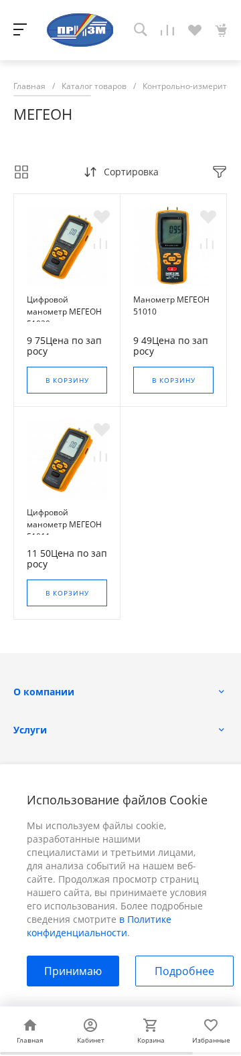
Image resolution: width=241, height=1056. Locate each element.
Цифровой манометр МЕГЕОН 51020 (64, 311)
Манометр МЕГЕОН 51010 (171, 305)
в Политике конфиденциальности (99, 926)
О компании (43, 691)
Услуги (30, 729)
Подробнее (184, 971)
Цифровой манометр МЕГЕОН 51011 (64, 524)
